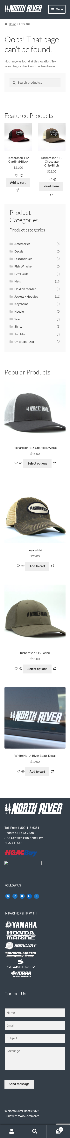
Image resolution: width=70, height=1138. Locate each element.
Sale (17, 319)
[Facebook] (7, 896)
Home (12, 24)
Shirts (18, 326)
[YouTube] (22, 896)
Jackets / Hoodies (26, 296)
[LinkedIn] (29, 896)
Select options (37, 463)
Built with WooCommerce (21, 1116)
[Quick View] (21, 175)
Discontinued (23, 258)
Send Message (19, 1084)
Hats (17, 281)
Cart (54, 1128)
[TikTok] (36, 896)
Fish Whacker (23, 266)
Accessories (22, 243)
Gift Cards (21, 274)
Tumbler (19, 334)
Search (35, 1131)
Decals (18, 251)
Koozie (19, 311)
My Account (11, 1131)
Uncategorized (24, 341)
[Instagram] (15, 896)
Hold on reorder (25, 289)
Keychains (21, 304)
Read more (51, 186)
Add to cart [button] (17, 182)
